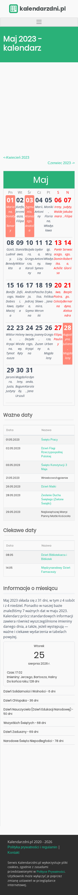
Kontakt (13, 852)
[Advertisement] (39, 114)
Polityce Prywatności (51, 871)
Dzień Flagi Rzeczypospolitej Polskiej (52, 452)
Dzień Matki (48, 486)
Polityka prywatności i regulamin (32, 847)
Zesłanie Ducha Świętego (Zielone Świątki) (52, 499)
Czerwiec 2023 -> (61, 163)
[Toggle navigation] (39, 22)
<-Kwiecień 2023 (16, 157)
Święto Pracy (49, 439)
